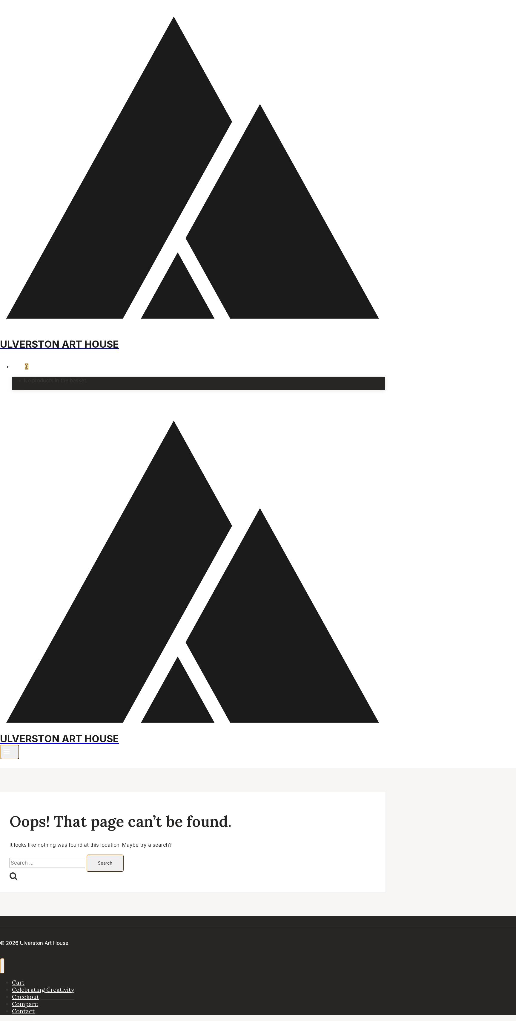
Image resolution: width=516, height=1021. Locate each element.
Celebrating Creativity (43, 989)
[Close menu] (2, 966)
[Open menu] (9, 752)
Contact (23, 1011)
